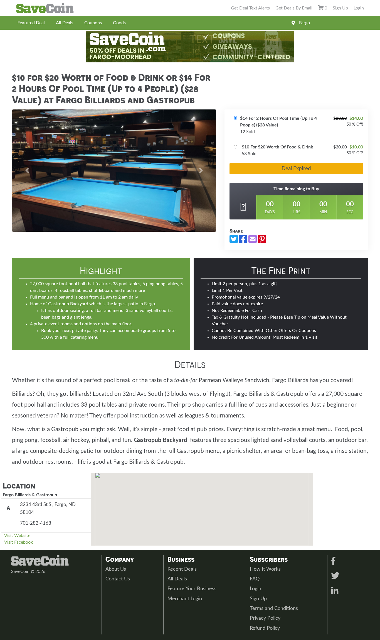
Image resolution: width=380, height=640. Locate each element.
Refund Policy (265, 628)
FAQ (255, 579)
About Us (115, 569)
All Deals (64, 23)
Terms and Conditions (274, 608)
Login (359, 8)
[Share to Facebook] (243, 239)
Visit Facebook (18, 542)
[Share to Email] (252, 239)
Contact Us (117, 579)
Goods (119, 23)
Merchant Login (184, 598)
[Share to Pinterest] (262, 239)
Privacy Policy (265, 618)
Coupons (93, 23)
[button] (27, 170)
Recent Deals (182, 569)
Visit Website (17, 535)
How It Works (265, 569)
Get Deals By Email (293, 8)
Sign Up (340, 8)
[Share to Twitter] (234, 239)
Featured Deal (31, 23)
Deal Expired (296, 168)
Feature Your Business (191, 588)
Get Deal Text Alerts (250, 8)
